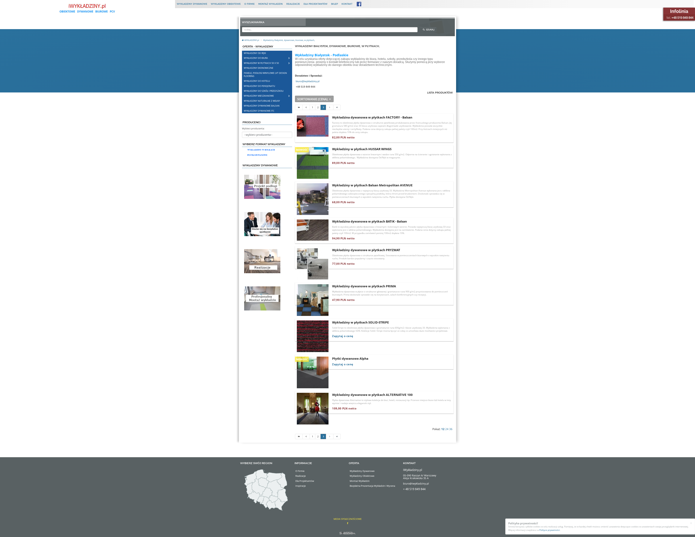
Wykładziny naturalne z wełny (262, 101)
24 (446, 429)
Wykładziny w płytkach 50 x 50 (261, 63)
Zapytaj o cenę (342, 336)
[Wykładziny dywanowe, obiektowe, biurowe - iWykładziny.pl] (86, 8)
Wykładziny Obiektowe (226, 4)
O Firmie (249, 4)
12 (443, 429)
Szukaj (429, 29)
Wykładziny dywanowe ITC (259, 110)
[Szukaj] (415, 29)
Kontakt (347, 4)
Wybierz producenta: (253, 128)
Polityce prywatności (549, 530)
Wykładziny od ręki (255, 53)
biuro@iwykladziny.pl (307, 81)
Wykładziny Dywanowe (192, 4)
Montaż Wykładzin (270, 4)
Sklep (334, 4)
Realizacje (293, 4)
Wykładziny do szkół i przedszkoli (263, 91)
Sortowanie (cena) (312, 99)
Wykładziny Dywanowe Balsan (261, 105)
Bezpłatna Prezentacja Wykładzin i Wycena (372, 485)
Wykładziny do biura (256, 58)
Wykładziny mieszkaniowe (259, 95)
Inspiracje (300, 485)
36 (450, 429)
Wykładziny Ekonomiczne (258, 68)
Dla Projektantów (315, 4)
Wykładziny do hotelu (257, 81)
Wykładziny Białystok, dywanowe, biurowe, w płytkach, (289, 40)
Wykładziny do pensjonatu (259, 86)
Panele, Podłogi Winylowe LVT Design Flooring (265, 74)
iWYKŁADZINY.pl (252, 40)
